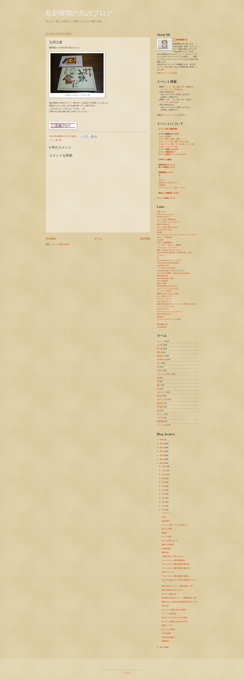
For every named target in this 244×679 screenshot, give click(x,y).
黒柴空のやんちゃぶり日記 (168, 294)
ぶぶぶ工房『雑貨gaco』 (167, 219)
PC (158, 389)
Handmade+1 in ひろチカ (167, 286)
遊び (159, 385)
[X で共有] (89, 136)
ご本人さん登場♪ (164, 374)
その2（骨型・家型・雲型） (170, 139)
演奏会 (164, 533)
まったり (160, 414)
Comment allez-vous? (165, 278)
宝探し (164, 517)
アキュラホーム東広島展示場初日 (175, 576)
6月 (163, 490)
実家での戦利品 (168, 545)
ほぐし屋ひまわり (164, 296)
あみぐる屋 (161, 283)
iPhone (159, 396)
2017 (162, 448)
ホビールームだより (165, 214)
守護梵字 (162, 185)
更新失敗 (165, 552)
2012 (162, 647)
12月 (164, 466)
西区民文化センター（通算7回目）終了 (178, 586)
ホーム (98, 238)
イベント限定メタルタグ (169, 149)
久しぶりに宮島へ (169, 629)
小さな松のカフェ (164, 301)
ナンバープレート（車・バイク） (172, 188)
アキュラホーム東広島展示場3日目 (176, 564)
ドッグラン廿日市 (168, 102)
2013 (162, 463)
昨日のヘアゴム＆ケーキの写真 (174, 617)
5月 (163, 494)
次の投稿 (51, 238)
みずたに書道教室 (164, 242)
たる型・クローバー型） (169, 147)
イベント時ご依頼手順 (168, 129)
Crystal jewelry (163, 271)
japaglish (160, 317)
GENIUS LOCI (163, 217)
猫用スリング (167, 625)
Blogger (160, 403)
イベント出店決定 (169, 613)
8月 (163, 482)
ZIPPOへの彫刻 (165, 160)
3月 (163, 502)
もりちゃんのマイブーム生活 (169, 319)
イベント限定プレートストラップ (172, 154)
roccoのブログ (163, 309)
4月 (163, 498)
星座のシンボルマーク (168, 183)
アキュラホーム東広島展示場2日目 (176, 568)
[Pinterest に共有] (95, 136)
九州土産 (165, 606)
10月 (164, 474)
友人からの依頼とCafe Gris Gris (175, 621)
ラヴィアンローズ (164, 299)
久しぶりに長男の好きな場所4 (174, 610)
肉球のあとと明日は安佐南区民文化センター (180, 602)
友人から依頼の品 (169, 594)
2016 (162, 451)
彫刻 (159, 352)
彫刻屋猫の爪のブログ (79, 13)
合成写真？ (166, 521)
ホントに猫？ (167, 537)
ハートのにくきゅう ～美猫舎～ (170, 245)
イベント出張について (166, 198)
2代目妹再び (167, 549)
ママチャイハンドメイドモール (169, 312)
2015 (162, 455)
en (158, 258)
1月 (163, 510)
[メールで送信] (83, 136)
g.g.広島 (160, 240)
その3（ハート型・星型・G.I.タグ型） (174, 142)
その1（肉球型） (165, 136)
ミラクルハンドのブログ (167, 248)
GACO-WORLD (163, 224)
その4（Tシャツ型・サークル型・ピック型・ (177, 144)
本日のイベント (168, 572)
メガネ (159, 418)
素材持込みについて (167, 165)
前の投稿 (145, 238)
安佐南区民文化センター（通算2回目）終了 (179, 598)
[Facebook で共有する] (92, 136)
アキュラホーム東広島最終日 (173, 560)
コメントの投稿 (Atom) (59, 244)
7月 (163, 486)
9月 (163, 478)
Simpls (159, 232)
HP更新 (160, 407)
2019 (162, 440)
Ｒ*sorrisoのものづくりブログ (169, 260)
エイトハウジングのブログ (168, 289)
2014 (162, 459)
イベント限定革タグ (167, 152)
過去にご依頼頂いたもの (169, 193)
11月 (164, 470)
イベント (160, 341)
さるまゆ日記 (162, 281)
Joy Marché (161, 327)
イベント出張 (162, 425)
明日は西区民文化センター (172, 590)
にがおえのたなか (164, 229)
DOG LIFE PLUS (164, 314)
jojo (158, 410)
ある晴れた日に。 (164, 265)
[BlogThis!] (86, 136)
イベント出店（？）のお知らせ (174, 525)
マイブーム (166, 513)
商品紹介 (160, 356)
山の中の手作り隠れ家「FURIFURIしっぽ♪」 (175, 253)
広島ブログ (161, 212)
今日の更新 (166, 633)
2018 (162, 444)
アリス (161, 180)
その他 (159, 345)
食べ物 (58, 140)
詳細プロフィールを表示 (167, 73)
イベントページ (168, 115)
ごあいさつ (161, 392)
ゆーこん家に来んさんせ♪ (167, 227)
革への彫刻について (167, 167)
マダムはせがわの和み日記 (168, 263)
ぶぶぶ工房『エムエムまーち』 (169, 222)
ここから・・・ (163, 255)
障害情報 (160, 421)
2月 (163, 506)
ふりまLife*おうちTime (166, 268)
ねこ (159, 363)
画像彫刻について (166, 172)
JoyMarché (161, 359)
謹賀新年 (165, 641)
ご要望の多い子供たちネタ (172, 556)
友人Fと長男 (167, 529)
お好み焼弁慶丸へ (169, 637)
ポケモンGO (162, 399)
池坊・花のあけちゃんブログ (169, 250)
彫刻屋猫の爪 (61, 136)
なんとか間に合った (170, 541)
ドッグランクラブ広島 (170, 89)
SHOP (159, 370)
